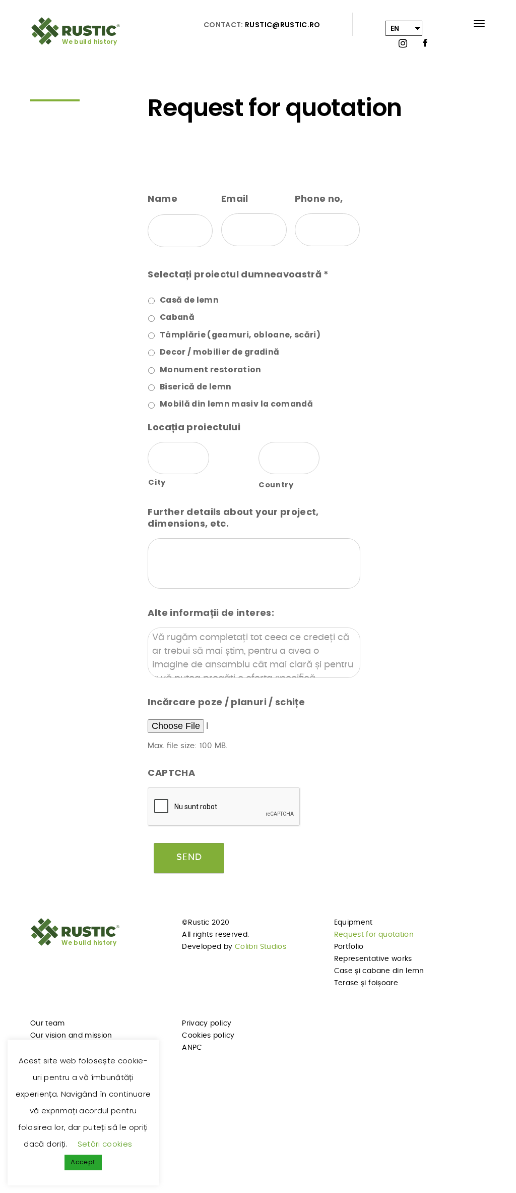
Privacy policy (206, 1023)
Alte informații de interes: (211, 612)
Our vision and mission (71, 1035)
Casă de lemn (189, 300)
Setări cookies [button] (105, 1144)
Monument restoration (211, 369)
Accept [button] (83, 1162)
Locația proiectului (194, 427)
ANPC (192, 1047)
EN (395, 28)
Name (162, 198)
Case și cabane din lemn (379, 971)
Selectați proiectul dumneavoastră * (238, 274)
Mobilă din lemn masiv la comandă (236, 404)
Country (276, 485)
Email (234, 198)
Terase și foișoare (366, 983)
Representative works (373, 958)
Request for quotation (374, 934)
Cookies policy (208, 1035)
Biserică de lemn (196, 386)
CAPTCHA (171, 772)
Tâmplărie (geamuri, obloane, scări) (240, 334)
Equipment (353, 922)
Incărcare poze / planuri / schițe (226, 702)
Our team (47, 1023)
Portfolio (349, 946)
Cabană (177, 317)
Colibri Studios (260, 946)
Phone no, (319, 198)
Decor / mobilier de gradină (219, 352)
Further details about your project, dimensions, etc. (233, 518)
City (157, 482)
